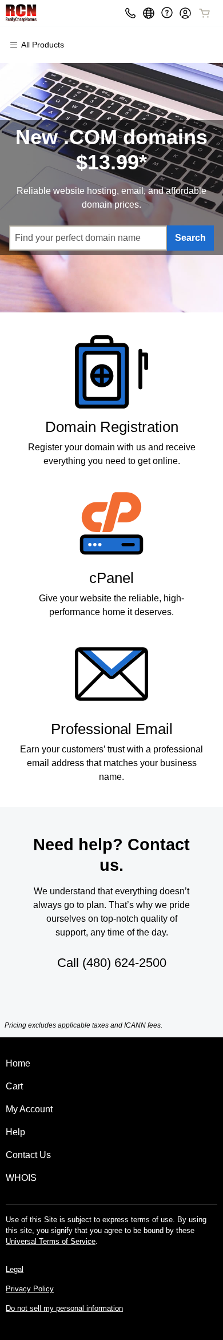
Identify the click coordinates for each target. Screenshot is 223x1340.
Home (18, 1063)
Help (15, 1132)
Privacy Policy (30, 1289)
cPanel (111, 578)
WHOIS (21, 1178)
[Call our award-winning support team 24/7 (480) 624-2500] (167, 13)
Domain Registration (111, 427)
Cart (14, 1086)
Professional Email (112, 729)
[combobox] (88, 238)
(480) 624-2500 (124, 963)
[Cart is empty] (204, 13)
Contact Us (28, 1155)
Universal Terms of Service (50, 1241)
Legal (14, 1269)
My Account (29, 1109)
